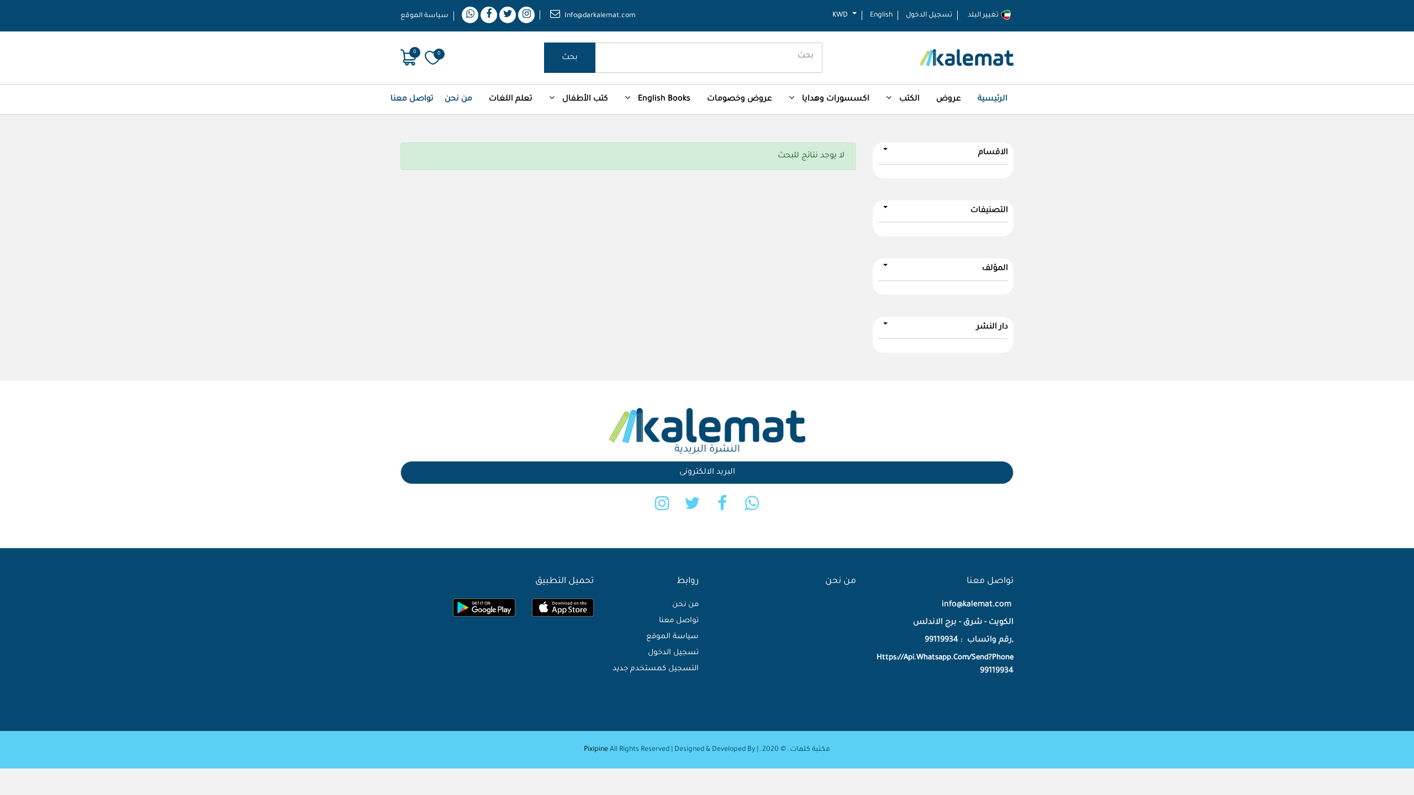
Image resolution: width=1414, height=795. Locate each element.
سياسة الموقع (424, 16)
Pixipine (596, 750)
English (881, 15)
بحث (570, 58)
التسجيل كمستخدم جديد (656, 669)
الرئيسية (992, 99)
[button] (948, 99)
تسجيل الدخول (929, 15)
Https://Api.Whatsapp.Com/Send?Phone (945, 658)
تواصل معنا (412, 99)
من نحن (458, 99)
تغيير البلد (984, 15)
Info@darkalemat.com (600, 16)
